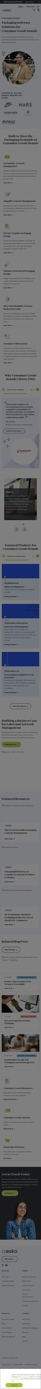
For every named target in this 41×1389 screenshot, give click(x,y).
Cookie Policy (25, 1377)
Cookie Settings (16, 1379)
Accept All (14, 1385)
